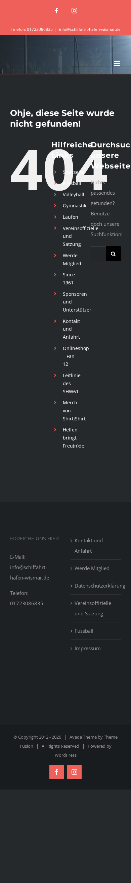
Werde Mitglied (92, 568)
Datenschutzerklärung (96, 585)
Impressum (88, 648)
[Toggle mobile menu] (117, 63)
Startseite (73, 172)
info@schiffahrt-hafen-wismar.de (90, 29)
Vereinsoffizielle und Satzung (93, 608)
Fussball (72, 183)
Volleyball (73, 194)
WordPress (66, 755)
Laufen (70, 217)
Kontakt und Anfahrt (71, 329)
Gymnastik (74, 205)
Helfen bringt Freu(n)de (73, 437)
